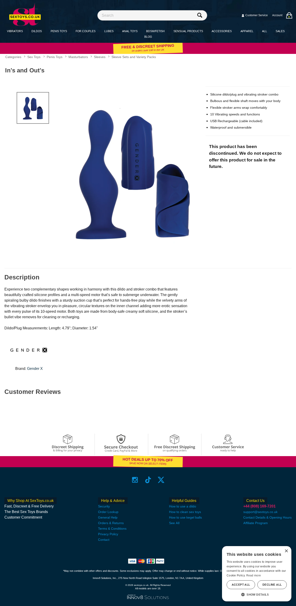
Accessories (222, 31)
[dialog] (256, 573)
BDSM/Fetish (155, 31)
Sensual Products (188, 31)
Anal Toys (130, 31)
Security (104, 506)
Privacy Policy (108, 534)
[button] (257, 594)
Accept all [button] (241, 584)
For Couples (86, 31)
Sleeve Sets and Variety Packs (133, 57)
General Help (107, 517)
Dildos (36, 31)
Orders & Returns (111, 523)
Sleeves (99, 57)
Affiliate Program (255, 523)
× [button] (286, 551)
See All (174, 523)
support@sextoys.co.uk (260, 512)
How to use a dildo (182, 506)
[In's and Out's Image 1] (132, 173)
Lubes (109, 31)
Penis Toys (59, 31)
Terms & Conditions (112, 528)
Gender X (35, 368)
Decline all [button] (272, 584)
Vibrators (15, 31)
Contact (103, 540)
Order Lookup (108, 512)
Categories (13, 57)
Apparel (246, 31)
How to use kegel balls (185, 517)
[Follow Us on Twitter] (161, 479)
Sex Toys (33, 57)
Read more (253, 575)
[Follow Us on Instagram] (135, 479)
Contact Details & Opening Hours (267, 517)
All (264, 31)
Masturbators (78, 57)
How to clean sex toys (185, 512)
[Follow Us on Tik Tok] (148, 479)
